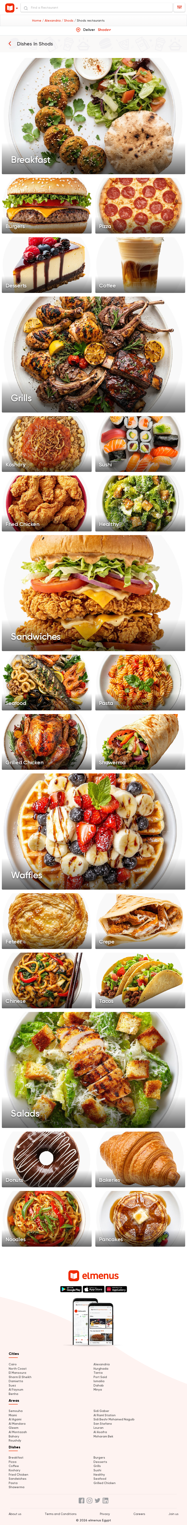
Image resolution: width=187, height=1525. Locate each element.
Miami (13, 1415)
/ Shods (68, 20)
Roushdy (15, 1440)
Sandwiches (17, 1478)
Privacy (105, 1514)
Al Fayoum (16, 1389)
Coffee (14, 1466)
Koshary (14, 1470)
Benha (13, 1394)
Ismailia (99, 1381)
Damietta (16, 1381)
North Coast (18, 1368)
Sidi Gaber (101, 1411)
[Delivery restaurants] (10, 43)
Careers (139, 1514)
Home (37, 20)
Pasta (13, 1483)
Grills (97, 1466)
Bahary (14, 1436)
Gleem (13, 1427)
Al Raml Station (105, 1415)
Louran (99, 1427)
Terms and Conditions (60, 1514)
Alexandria (102, 1364)
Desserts (100, 1462)
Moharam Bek (103, 1436)
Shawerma (16, 1487)
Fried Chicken (18, 1474)
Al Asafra (100, 1432)
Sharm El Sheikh (20, 1377)
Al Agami (15, 1419)
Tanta (98, 1372)
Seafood (100, 1478)
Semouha (16, 1411)
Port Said (100, 1377)
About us (15, 1514)
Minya (98, 1389)
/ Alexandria (52, 20)
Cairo (13, 1364)
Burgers (99, 1457)
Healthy (99, 1474)
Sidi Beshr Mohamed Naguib (114, 1419)
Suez (12, 1385)
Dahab (99, 1385)
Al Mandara (17, 1423)
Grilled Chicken (105, 1483)
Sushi (97, 1470)
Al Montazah (18, 1432)
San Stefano (103, 1423)
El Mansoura (17, 1372)
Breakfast (16, 1457)
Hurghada (101, 1368)
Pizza (12, 1462)
